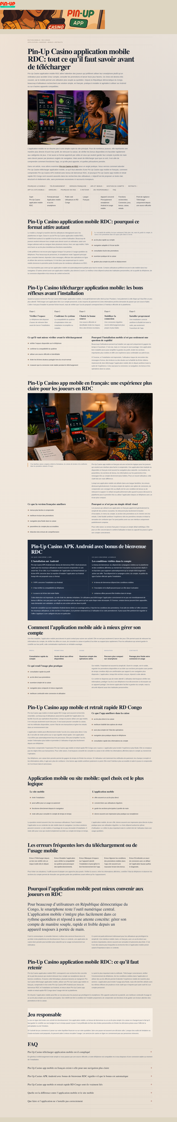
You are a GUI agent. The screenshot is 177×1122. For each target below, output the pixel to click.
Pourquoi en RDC (68, 190)
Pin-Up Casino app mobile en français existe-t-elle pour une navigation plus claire (68, 1068)
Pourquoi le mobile (36, 186)
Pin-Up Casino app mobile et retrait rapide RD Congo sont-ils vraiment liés (65, 1084)
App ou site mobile (36, 190)
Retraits (132, 186)
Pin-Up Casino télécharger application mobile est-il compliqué (59, 1052)
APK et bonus (96, 186)
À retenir (84, 190)
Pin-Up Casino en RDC (68, 166)
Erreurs (52, 190)
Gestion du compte (115, 186)
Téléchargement (57, 186)
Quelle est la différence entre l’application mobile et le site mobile (61, 1092)
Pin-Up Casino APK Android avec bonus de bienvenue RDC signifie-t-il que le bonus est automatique (78, 1076)
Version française (77, 186)
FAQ (114, 190)
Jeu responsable (101, 190)
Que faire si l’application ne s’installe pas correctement (55, 1101)
